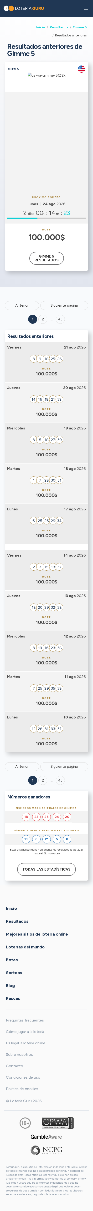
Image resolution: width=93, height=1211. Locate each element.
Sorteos (14, 972)
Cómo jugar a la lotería (25, 1031)
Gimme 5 (80, 27)
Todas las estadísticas (46, 869)
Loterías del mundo (25, 946)
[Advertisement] (46, 142)
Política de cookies (22, 1088)
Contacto (14, 1066)
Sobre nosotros (19, 1054)
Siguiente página (64, 305)
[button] (86, 8)
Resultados (59, 27)
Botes (12, 959)
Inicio (40, 27)
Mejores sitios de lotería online (37, 934)
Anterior (22, 305)
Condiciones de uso (23, 1077)
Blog (10, 985)
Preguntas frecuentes (25, 1020)
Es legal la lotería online (25, 1043)
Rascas (13, 998)
